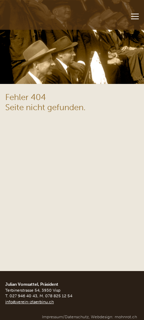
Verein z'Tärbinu (44, 13)
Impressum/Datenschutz (65, 316)
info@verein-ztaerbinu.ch (29, 301)
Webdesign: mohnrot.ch (114, 316)
